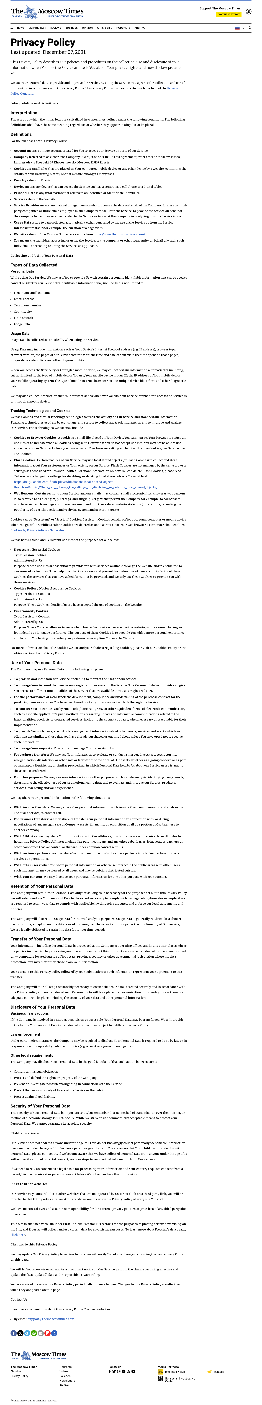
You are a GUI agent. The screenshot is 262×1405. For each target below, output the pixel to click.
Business (71, 27)
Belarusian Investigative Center (180, 1380)
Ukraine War (37, 27)
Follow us (115, 1367)
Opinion (87, 27)
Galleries (65, 1376)
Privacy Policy (19, 1376)
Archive (140, 27)
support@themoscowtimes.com (51, 1319)
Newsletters (67, 1380)
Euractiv (219, 1371)
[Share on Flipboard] (47, 1333)
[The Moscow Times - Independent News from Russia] (47, 12)
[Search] (250, 28)
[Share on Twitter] (20, 1333)
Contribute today (228, 14)
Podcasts (123, 27)
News (20, 27)
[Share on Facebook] (14, 1333)
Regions (55, 27)
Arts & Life (104, 27)
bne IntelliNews (175, 1371)
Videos (64, 1371)
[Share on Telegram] (27, 1333)
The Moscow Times (24, 1367)
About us (16, 1371)
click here (18, 1235)
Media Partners (168, 1367)
